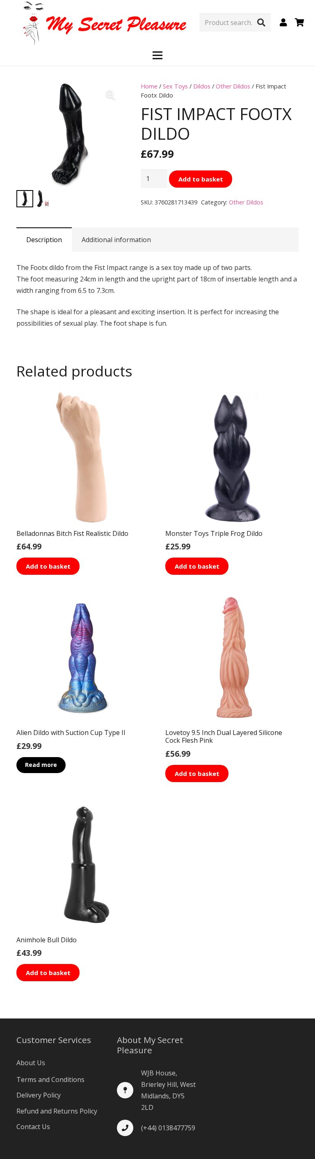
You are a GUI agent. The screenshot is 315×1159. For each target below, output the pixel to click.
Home (149, 86)
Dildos (201, 86)
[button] (110, 95)
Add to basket (200, 179)
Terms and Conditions (50, 1079)
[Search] (261, 22)
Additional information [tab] (116, 239)
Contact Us (33, 1126)
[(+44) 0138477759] (129, 1128)
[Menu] (157, 55)
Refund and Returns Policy (56, 1111)
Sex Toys (175, 86)
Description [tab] (44, 239)
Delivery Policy (38, 1095)
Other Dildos (233, 86)
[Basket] (299, 22)
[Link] (285, 22)
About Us (30, 1062)
